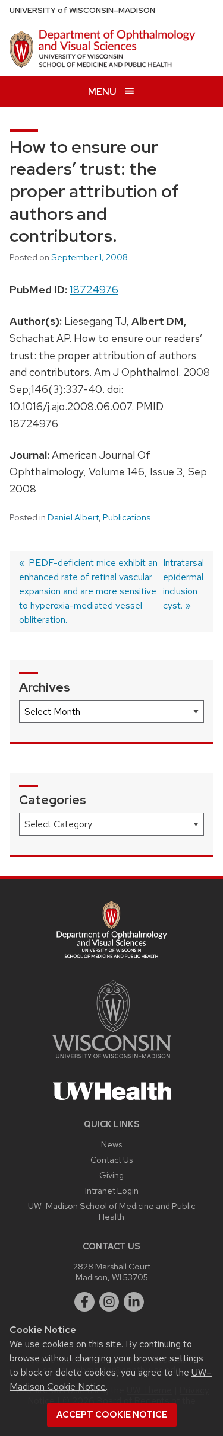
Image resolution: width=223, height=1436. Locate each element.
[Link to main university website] (111, 1060)
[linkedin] (134, 1302)
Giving (111, 1175)
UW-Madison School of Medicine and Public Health (111, 1211)
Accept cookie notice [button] (111, 1415)
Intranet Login (112, 1190)
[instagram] (109, 1302)
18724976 (94, 289)
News (111, 1144)
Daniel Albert (73, 517)
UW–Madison (82, 10)
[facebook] (84, 1302)
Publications (126, 517)
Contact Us (111, 1159)
